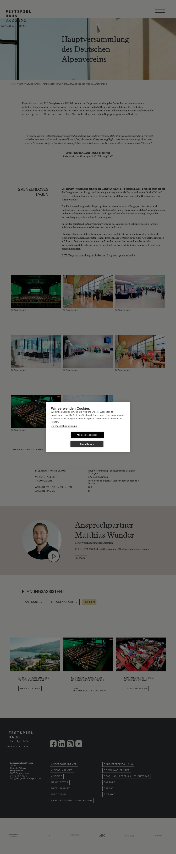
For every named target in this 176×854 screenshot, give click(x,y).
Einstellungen (87, 444)
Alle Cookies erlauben (87, 435)
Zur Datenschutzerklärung (64, 426)
